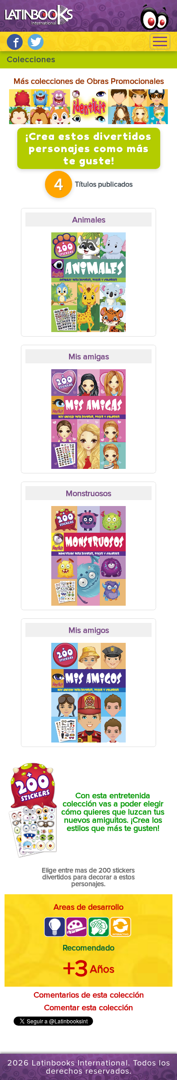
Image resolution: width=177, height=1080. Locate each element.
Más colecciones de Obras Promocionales (89, 81)
